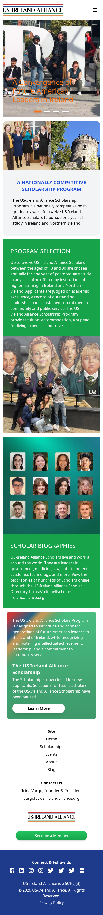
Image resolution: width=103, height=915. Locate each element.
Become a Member (51, 835)
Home (51, 739)
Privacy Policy (51, 902)
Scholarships (51, 746)
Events (51, 754)
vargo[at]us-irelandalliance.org (52, 798)
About (51, 762)
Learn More (39, 708)
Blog (51, 769)
